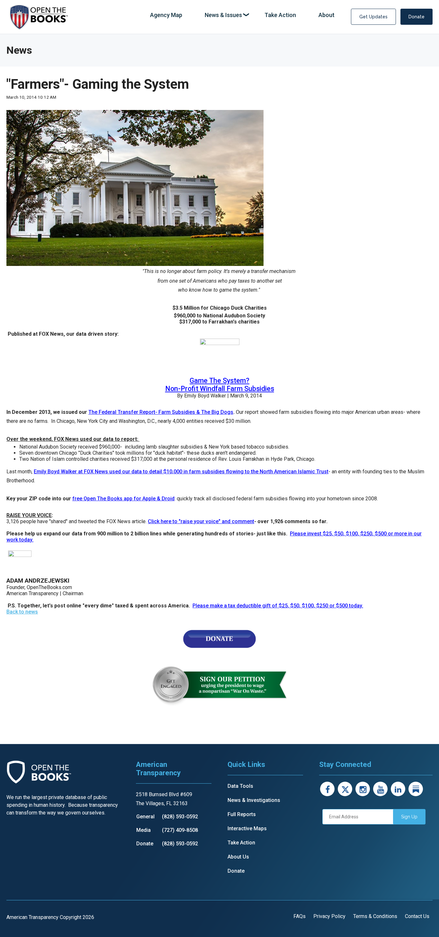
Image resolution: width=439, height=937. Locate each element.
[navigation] (242, 15)
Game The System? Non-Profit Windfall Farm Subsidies (219, 385)
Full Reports (242, 814)
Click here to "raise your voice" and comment (201, 521)
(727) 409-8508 (180, 830)
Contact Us (417, 916)
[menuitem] (166, 15)
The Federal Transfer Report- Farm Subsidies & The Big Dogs (160, 412)
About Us (238, 857)
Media (143, 830)
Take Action (241, 843)
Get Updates (373, 16)
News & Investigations (254, 800)
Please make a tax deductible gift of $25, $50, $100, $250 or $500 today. (278, 606)
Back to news (22, 612)
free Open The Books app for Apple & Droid (123, 499)
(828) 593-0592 (180, 817)
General (145, 817)
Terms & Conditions (375, 916)
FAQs (299, 916)
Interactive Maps (247, 828)
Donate (416, 16)
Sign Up (409, 816)
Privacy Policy (329, 916)
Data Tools (240, 786)
